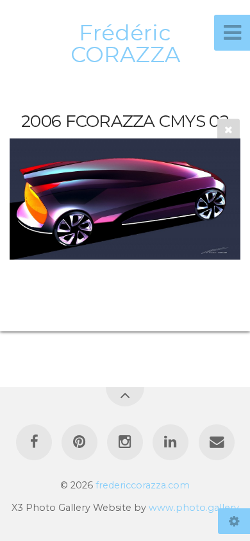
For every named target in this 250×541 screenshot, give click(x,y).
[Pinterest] (79, 442)
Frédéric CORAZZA (125, 43)
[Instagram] (125, 442)
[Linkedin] (170, 442)
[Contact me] (216, 442)
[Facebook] (33, 442)
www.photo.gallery (194, 507)
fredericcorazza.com (143, 485)
